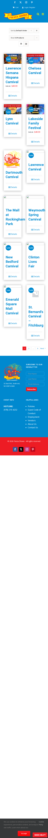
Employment (33, 417)
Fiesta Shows (19, 441)
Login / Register (29, 7)
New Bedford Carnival (12, 261)
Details (14, 95)
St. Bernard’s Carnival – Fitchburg (35, 316)
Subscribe (31, 389)
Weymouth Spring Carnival (36, 214)
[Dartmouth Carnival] (12, 159)
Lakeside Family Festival (35, 123)
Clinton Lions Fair (33, 261)
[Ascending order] (36, 30)
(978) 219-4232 (10, 409)
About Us (32, 424)
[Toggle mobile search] (38, 14)
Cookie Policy (41, 823)
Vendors (32, 420)
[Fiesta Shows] (13, 365)
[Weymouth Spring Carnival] (35, 201)
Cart (17, 7)
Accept (24, 833)
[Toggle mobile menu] (43, 14)
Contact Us (33, 427)
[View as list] (26, 43)
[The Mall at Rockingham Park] (12, 201)
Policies (31, 406)
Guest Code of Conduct (34, 411)
